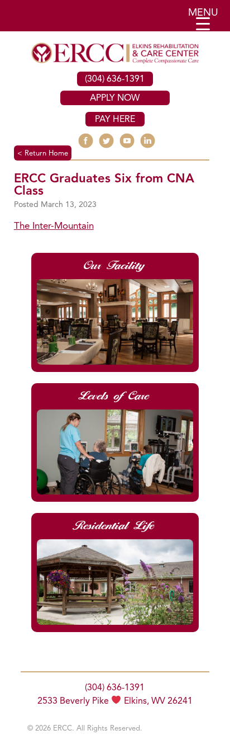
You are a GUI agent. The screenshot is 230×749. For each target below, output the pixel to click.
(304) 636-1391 (115, 79)
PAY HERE (115, 119)
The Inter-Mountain (54, 226)
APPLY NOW (115, 98)
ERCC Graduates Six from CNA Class (104, 185)
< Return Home (42, 153)
